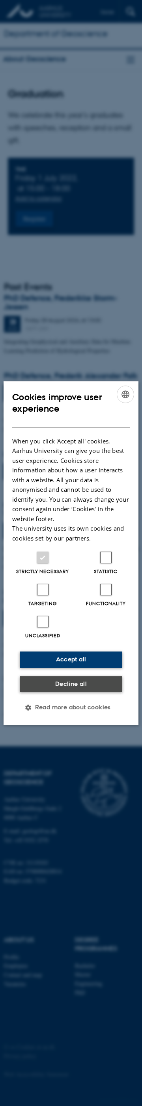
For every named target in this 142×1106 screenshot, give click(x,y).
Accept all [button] (71, 659)
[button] (71, 707)
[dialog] (71, 553)
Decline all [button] (71, 684)
